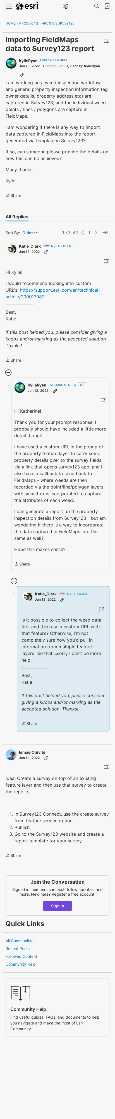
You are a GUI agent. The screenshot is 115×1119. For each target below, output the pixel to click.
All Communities (20, 940)
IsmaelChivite (32, 752)
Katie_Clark (30, 246)
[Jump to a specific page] (104, 232)
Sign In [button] (57, 905)
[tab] (17, 216)
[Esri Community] (27, 6)
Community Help (21, 964)
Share (13, 196)
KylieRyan (28, 60)
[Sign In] (107, 6)
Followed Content (21, 956)
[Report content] (106, 42)
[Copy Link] (22, 74)
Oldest (29, 233)
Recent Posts (18, 948)
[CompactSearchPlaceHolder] (97, 6)
